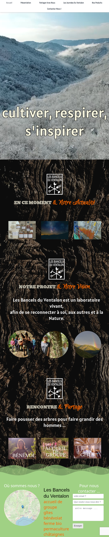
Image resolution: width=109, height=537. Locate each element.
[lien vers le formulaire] (22, 240)
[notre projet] (22, 357)
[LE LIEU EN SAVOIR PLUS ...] (87, 359)
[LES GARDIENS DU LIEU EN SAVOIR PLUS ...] (55, 359)
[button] (46, 3)
